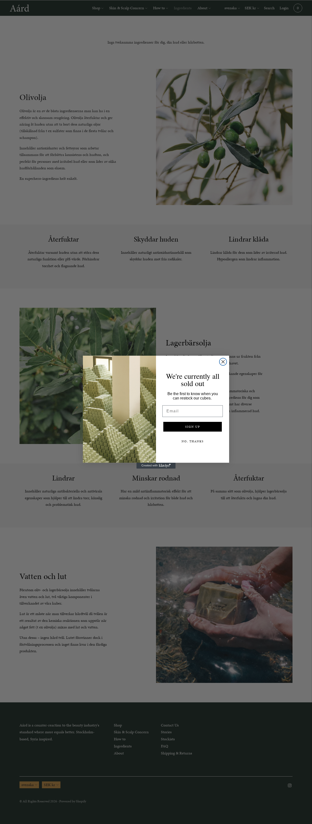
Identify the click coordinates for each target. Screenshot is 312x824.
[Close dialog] (223, 361)
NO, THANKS (193, 441)
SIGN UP (192, 427)
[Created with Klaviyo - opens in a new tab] (156, 466)
